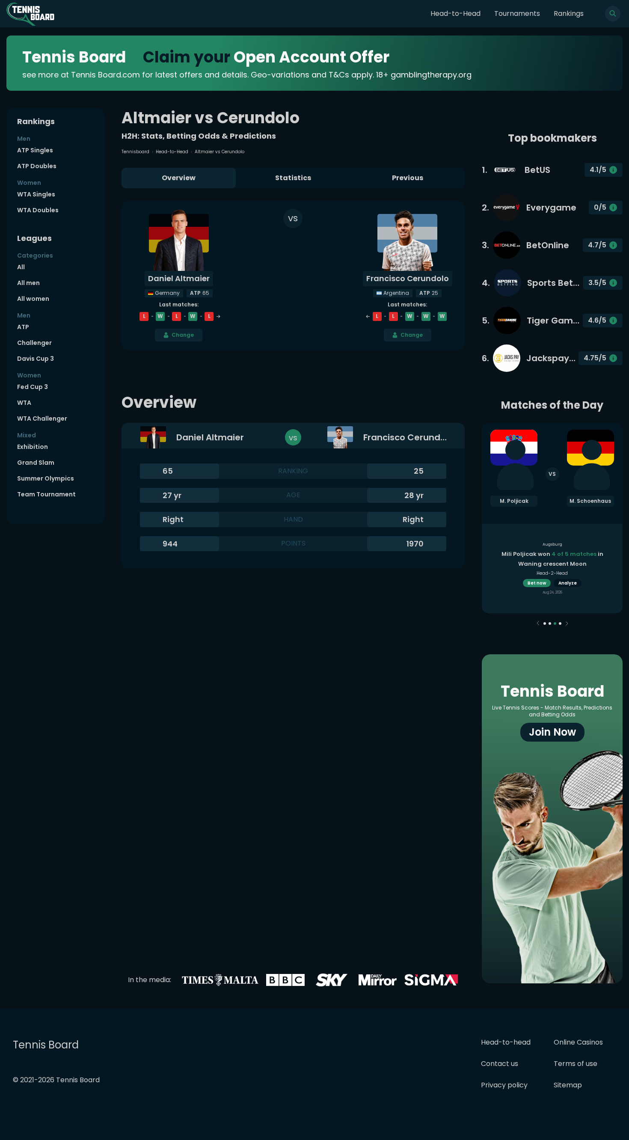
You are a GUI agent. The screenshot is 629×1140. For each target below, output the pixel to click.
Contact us (499, 1064)
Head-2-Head (552, 573)
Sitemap (568, 1085)
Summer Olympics (45, 478)
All (21, 267)
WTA (24, 402)
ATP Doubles (36, 166)
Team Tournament (46, 494)
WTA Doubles (38, 210)
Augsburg (552, 544)
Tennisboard (135, 151)
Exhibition (32, 446)
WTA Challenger (42, 418)
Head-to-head (506, 1042)
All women (33, 298)
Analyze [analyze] (567, 583)
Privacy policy (504, 1085)
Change (183, 334)
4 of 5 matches (574, 554)
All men (28, 283)
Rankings (569, 13)
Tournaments (517, 13)
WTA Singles (36, 194)
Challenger (34, 342)
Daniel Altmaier (179, 278)
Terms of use (575, 1064)
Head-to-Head (455, 13)
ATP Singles (35, 150)
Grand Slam (35, 462)
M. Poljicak (514, 501)
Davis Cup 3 (35, 358)
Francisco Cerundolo (407, 278)
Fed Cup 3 (32, 387)
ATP (23, 327)
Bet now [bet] (537, 583)
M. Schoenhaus (590, 501)
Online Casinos (578, 1042)
